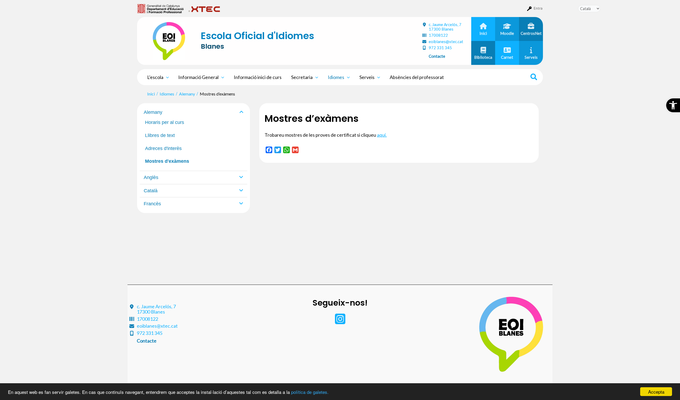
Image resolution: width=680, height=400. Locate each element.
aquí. (382, 135)
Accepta (656, 391)
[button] (673, 105)
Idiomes (336, 77)
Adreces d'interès (163, 148)
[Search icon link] (534, 77)
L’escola (155, 77)
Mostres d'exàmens (167, 161)
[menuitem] (160, 8)
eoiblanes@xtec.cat (446, 41)
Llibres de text (160, 135)
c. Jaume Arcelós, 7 (445, 26)
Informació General (198, 77)
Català (151, 190)
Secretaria (302, 77)
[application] (166, 77)
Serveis (367, 77)
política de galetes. (310, 392)
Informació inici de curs (258, 77)
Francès (152, 203)
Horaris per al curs (164, 122)
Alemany (153, 112)
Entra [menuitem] (538, 8)
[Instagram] (340, 321)
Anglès (151, 177)
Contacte (437, 56)
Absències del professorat (417, 77)
